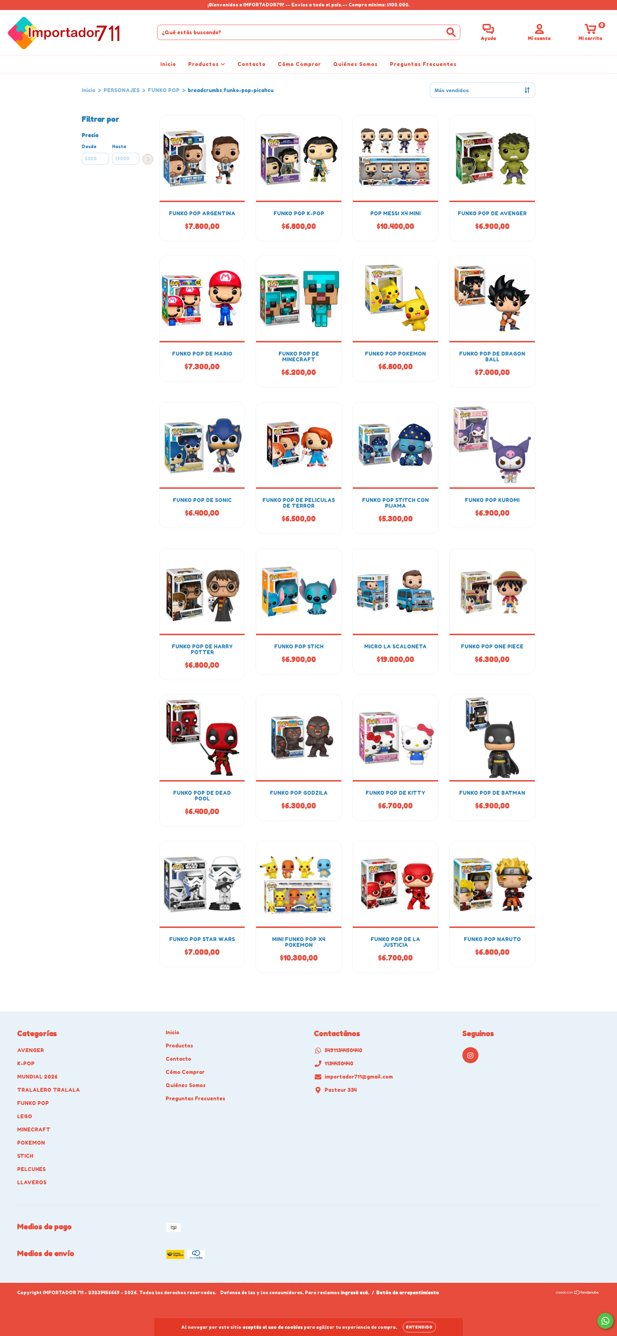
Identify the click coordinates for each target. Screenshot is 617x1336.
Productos (204, 64)
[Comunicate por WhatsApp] (605, 1321)
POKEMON (31, 1143)
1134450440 (339, 1063)
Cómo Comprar (299, 64)
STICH (25, 1156)
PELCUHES (31, 1169)
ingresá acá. (355, 1292)
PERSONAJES (122, 90)
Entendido (419, 1327)
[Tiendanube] (577, 1293)
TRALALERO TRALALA (48, 1090)
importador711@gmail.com (359, 1077)
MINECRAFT (33, 1129)
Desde (89, 146)
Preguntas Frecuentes (423, 64)
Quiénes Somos (355, 64)
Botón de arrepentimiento (407, 1292)
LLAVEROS (31, 1182)
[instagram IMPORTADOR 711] (10, 5)
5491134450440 (343, 1050)
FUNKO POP (164, 90)
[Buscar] (451, 32)
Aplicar (147, 159)
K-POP (26, 1063)
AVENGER (30, 1050)
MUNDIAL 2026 (37, 1077)
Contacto (251, 64)
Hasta (119, 146)
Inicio (168, 64)
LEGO (24, 1116)
